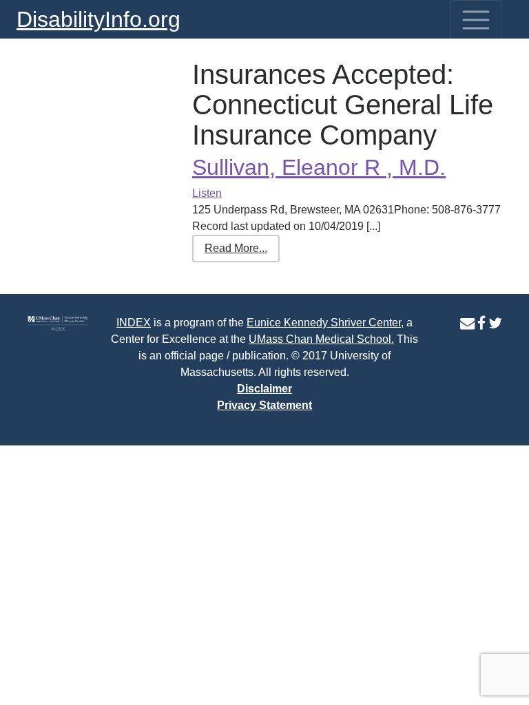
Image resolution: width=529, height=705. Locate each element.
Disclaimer (264, 388)
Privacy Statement (264, 405)
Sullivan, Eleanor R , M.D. (319, 167)
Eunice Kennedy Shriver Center (324, 322)
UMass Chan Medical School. (321, 339)
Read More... (236, 248)
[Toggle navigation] (475, 20)
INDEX (133, 322)
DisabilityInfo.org (98, 19)
